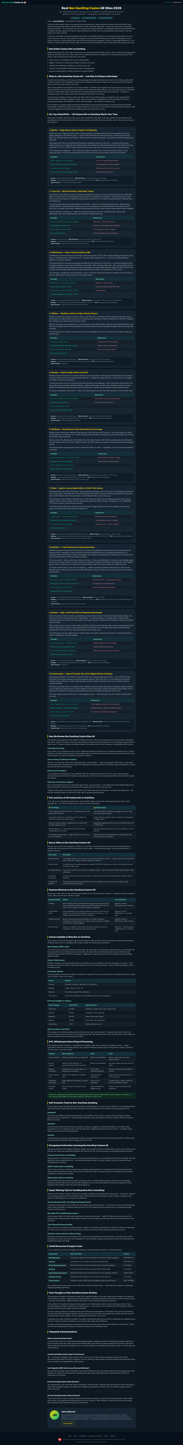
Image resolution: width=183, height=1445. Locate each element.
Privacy (106, 1436)
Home (70, 1436)
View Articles (68, 1423)
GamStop (52, 1269)
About (75, 1436)
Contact (112, 1436)
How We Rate (83, 1436)
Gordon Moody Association (58, 1273)
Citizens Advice (54, 1280)
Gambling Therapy (55, 1276)
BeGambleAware (54, 1258)
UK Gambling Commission (57, 1265)
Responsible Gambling (95, 1436)
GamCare (52, 1261)
